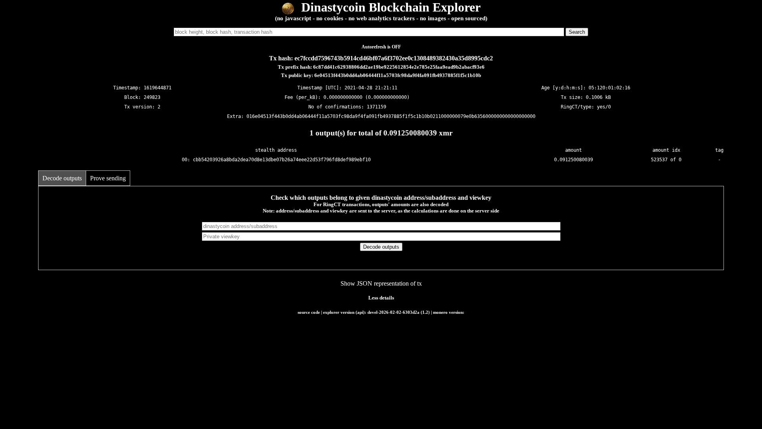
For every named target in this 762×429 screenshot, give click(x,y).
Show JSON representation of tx (381, 283)
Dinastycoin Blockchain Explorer (389, 7)
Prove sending (108, 178)
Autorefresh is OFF (381, 47)
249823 (152, 97)
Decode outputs (62, 178)
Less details (381, 298)
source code (309, 312)
